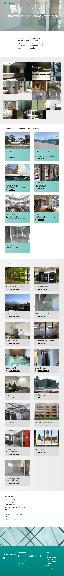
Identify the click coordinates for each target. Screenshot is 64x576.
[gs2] (25, 87)
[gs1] (10, 87)
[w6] (53, 86)
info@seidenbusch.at (13, 514)
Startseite (49, 556)
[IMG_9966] (10, 105)
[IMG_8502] (10, 114)
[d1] (53, 105)
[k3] (25, 114)
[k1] (46, 71)
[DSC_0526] (53, 95)
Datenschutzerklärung (52, 569)
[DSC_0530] (39, 95)
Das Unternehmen (51, 557)
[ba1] (39, 86)
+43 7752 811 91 (11, 519)
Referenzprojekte (51, 559)
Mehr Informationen (14, 289)
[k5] (17, 71)
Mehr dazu (12, 157)
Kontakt (48, 563)
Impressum (49, 567)
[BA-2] (39, 105)
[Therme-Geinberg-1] (25, 105)
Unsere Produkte (51, 561)
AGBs (48, 565)
